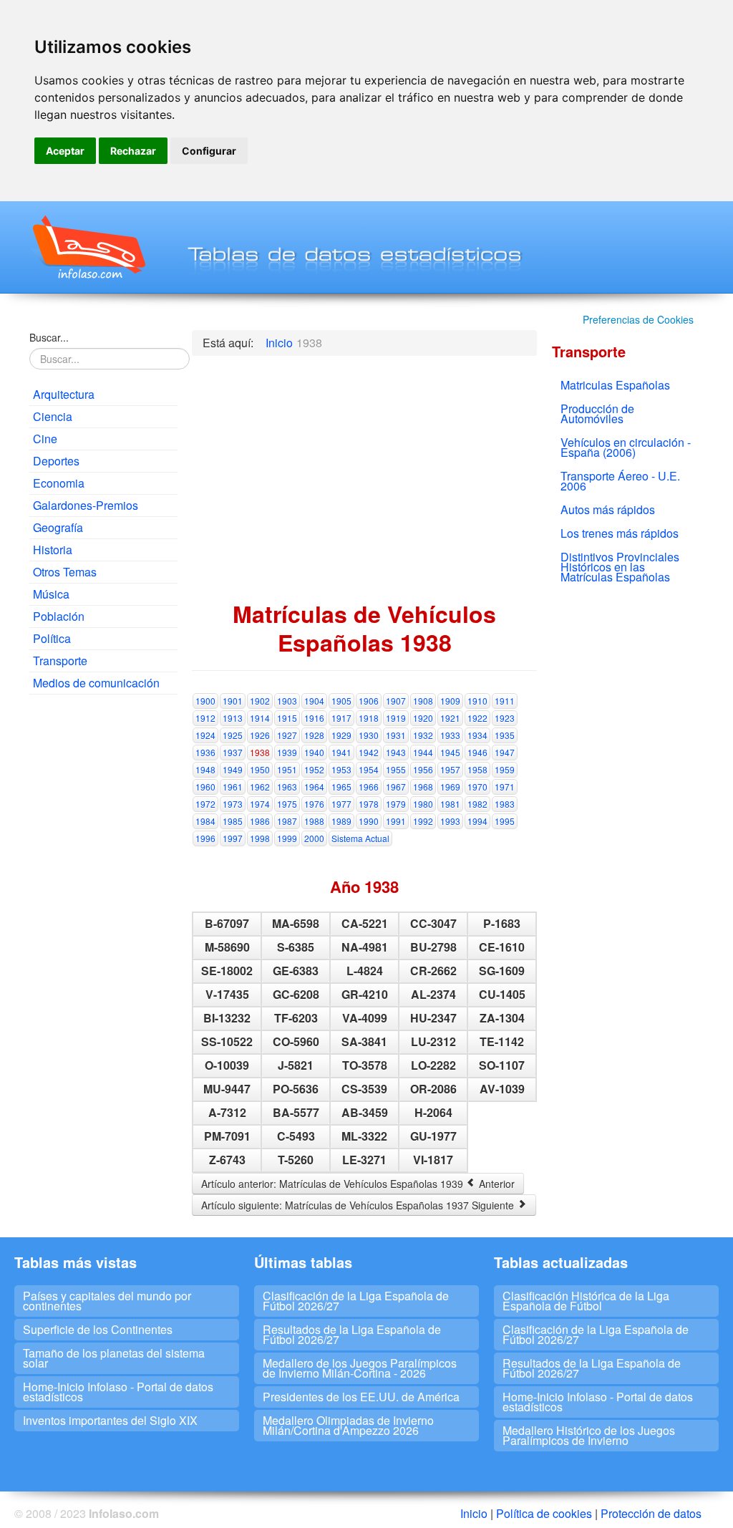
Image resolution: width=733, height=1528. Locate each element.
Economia (58, 483)
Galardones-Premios (85, 505)
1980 (423, 804)
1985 (233, 821)
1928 (314, 735)
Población (58, 616)
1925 (233, 735)
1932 (423, 735)
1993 (450, 821)
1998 (260, 838)
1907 (396, 701)
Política (52, 638)
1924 (205, 735)
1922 (477, 718)
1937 (233, 752)
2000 (314, 838)
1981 (450, 804)
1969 (450, 786)
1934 (477, 735)
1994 (477, 821)
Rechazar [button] (133, 151)
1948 (205, 769)
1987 (287, 821)
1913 (233, 718)
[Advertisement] (103, 923)
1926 (260, 735)
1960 (205, 786)
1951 (287, 769)
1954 (369, 769)
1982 (477, 804)
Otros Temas (65, 572)
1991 (396, 821)
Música (51, 594)
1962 (260, 786)
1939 (287, 752)
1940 (314, 752)
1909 (450, 701)
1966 (369, 786)
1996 (205, 838)
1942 (369, 752)
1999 (287, 838)
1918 (369, 718)
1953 (341, 769)
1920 (423, 718)
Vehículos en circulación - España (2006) (625, 447)
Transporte (60, 660)
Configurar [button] (209, 151)
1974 (260, 804)
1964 (314, 786)
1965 (341, 786)
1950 (260, 769)
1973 (233, 804)
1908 (423, 701)
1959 (505, 769)
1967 (396, 786)
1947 (505, 752)
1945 (450, 752)
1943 (396, 752)
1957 (450, 769)
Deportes (56, 461)
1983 (505, 804)
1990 (369, 821)
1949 (233, 769)
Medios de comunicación (96, 682)
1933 (450, 735)
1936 (205, 752)
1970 (477, 786)
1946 (477, 752)
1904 (314, 701)
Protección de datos (651, 1513)
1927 (287, 735)
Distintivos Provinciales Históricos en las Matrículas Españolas (619, 566)
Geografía (58, 527)
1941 (341, 752)
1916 (314, 718)
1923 (505, 718)
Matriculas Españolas (615, 385)
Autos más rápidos (607, 509)
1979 (396, 804)
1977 (341, 804)
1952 (314, 769)
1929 (341, 735)
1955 (396, 769)
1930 (369, 735)
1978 (369, 804)
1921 (450, 718)
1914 (260, 718)
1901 (233, 701)
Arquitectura (63, 394)
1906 (369, 701)
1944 (423, 752)
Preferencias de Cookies (638, 319)
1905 (341, 701)
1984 (205, 821)
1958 (477, 769)
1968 (423, 786)
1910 (477, 701)
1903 (287, 701)
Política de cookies (544, 1513)
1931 (396, 735)
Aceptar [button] (65, 151)
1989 (341, 821)
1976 (314, 804)
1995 (505, 821)
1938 (260, 752)
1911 (505, 701)
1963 (287, 786)
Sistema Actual (360, 838)
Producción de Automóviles (597, 413)
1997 (233, 838)
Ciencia (52, 416)
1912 (205, 718)
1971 (505, 786)
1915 (287, 718)
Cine (45, 438)
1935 (505, 735)
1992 (423, 821)
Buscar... (49, 337)
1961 (233, 786)
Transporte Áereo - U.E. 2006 (620, 481)
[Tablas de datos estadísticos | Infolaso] (87, 247)
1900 (205, 701)
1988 (314, 821)
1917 (341, 718)
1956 (423, 769)
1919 (396, 718)
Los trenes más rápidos (619, 533)
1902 (260, 701)
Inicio (473, 1513)
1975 (287, 804)
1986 (260, 821)
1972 (205, 804)
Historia (52, 549)
